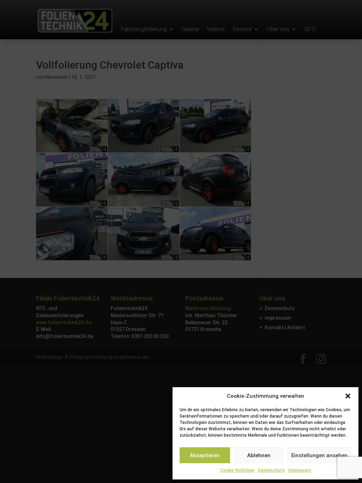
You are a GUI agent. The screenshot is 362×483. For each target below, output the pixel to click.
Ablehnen (258, 455)
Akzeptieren (205, 455)
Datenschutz (271, 470)
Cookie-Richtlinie (237, 470)
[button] (347, 396)
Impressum (299, 470)
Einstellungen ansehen (319, 455)
